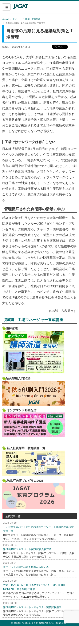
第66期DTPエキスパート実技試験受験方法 (27, 549)
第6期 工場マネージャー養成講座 (33, 319)
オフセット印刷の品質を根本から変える (26, 567)
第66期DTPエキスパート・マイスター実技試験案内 (32, 607)
